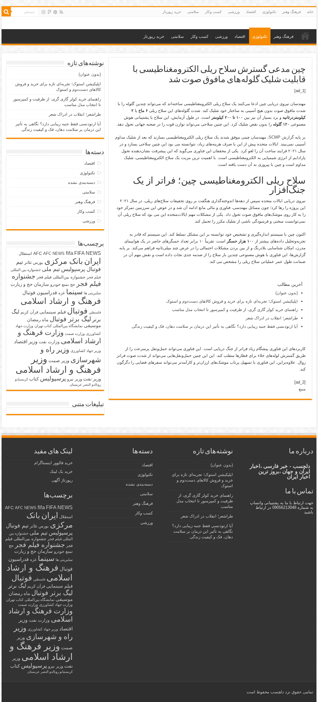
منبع (302, 389)
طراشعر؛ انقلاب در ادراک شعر (272, 318)
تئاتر (28, 262)
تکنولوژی (269, 12)
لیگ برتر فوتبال (70, 318)
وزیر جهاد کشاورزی (85, 351)
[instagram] (43, 12)
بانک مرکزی (63, 261)
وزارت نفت (49, 341)
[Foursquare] (49, 12)
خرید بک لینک (61, 471)
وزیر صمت (58, 360)
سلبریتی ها (92, 293)
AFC (37, 253)
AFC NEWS (54, 253)
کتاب (34, 378)
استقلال (25, 253)
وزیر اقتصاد (26, 341)
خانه (310, 12)
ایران (92, 261)
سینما (74, 292)
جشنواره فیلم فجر (40, 544)
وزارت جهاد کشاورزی (56, 604)
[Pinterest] (55, 12)
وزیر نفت (92, 378)
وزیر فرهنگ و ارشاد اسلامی (58, 364)
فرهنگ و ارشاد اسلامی (60, 301)
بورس (38, 262)
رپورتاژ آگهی (62, 480)
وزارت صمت (75, 333)
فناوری (199, 151)
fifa (69, 253)
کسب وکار (213, 12)
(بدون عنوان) (286, 293)
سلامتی (193, 12)
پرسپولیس (53, 378)
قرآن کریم (29, 312)
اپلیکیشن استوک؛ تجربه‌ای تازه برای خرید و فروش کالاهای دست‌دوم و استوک (232, 301)
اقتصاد (251, 12)
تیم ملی (51, 269)
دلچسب (276, 692)
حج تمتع (68, 284)
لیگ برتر (17, 586)
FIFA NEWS (87, 253)
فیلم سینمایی (52, 311)
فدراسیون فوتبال (39, 292)
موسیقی (92, 325)
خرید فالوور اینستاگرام (53, 462)
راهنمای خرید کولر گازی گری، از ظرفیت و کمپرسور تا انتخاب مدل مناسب (235, 309)
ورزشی (234, 12)
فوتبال (77, 310)
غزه (61, 293)
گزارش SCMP (281, 137)
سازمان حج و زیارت (30, 284)
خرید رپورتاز (171, 12)
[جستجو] (6, 11)
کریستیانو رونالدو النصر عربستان (50, 671)
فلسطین (95, 312)
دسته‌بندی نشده (81, 182)
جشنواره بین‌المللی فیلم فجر (61, 277)
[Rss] (61, 12)
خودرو (55, 284)
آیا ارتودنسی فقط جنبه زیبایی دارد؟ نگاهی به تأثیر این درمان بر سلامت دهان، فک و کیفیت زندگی (215, 326)
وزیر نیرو (74, 379)
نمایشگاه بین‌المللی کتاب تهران (58, 326)
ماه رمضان (37, 319)
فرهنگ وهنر (291, 12)
